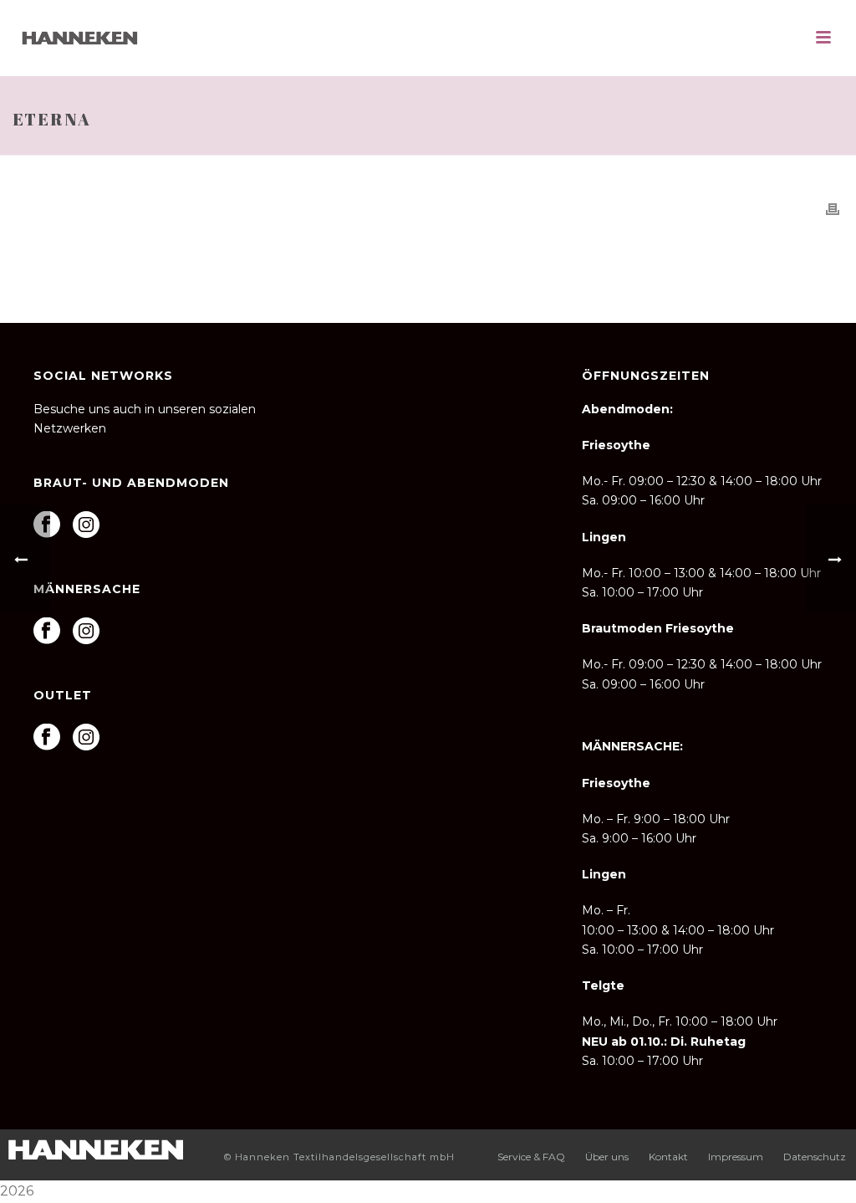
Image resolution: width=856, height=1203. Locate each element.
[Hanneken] (95, 1146)
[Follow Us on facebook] (46, 738)
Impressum (735, 1156)
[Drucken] (832, 208)
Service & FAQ (531, 1156)
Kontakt (668, 1156)
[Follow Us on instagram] (86, 525)
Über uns (607, 1156)
